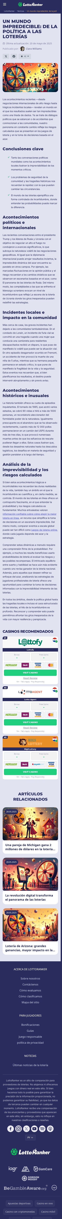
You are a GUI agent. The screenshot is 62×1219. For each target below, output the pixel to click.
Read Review (30, 678)
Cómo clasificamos (30, 996)
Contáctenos (30, 984)
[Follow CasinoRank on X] (26, 1128)
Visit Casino (30, 672)
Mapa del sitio (30, 1002)
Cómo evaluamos (30, 990)
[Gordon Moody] (30, 1178)
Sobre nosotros (30, 978)
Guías (30, 1031)
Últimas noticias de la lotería (30, 1065)
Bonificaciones (30, 1025)
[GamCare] (43, 1169)
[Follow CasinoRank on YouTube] (34, 1128)
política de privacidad (30, 1042)
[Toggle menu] (4, 4)
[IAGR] (13, 1169)
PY (28, 1137)
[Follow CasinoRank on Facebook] (10, 1128)
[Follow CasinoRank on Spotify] (42, 1128)
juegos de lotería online (44, 529)
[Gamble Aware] (26, 1187)
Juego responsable (30, 1037)
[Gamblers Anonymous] (25, 1169)
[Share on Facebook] (14, 56)
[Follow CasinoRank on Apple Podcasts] (50, 1128)
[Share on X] (6, 56)
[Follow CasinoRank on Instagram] (18, 1128)
